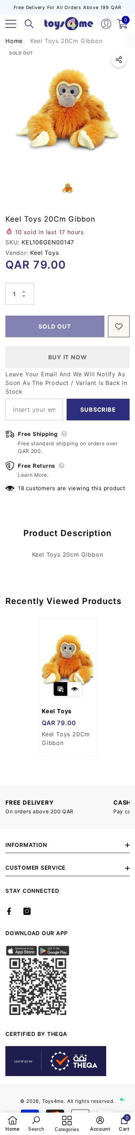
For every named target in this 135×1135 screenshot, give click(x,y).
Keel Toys (44, 252)
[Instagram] (27, 911)
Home (14, 40)
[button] (29, 23)
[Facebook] (9, 911)
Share (119, 59)
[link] (12, 1124)
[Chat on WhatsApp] (126, 1092)
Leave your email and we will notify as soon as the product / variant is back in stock (66, 383)
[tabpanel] (67, 687)
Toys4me (53, 1101)
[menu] (10, 23)
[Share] (119, 59)
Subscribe (98, 409)
